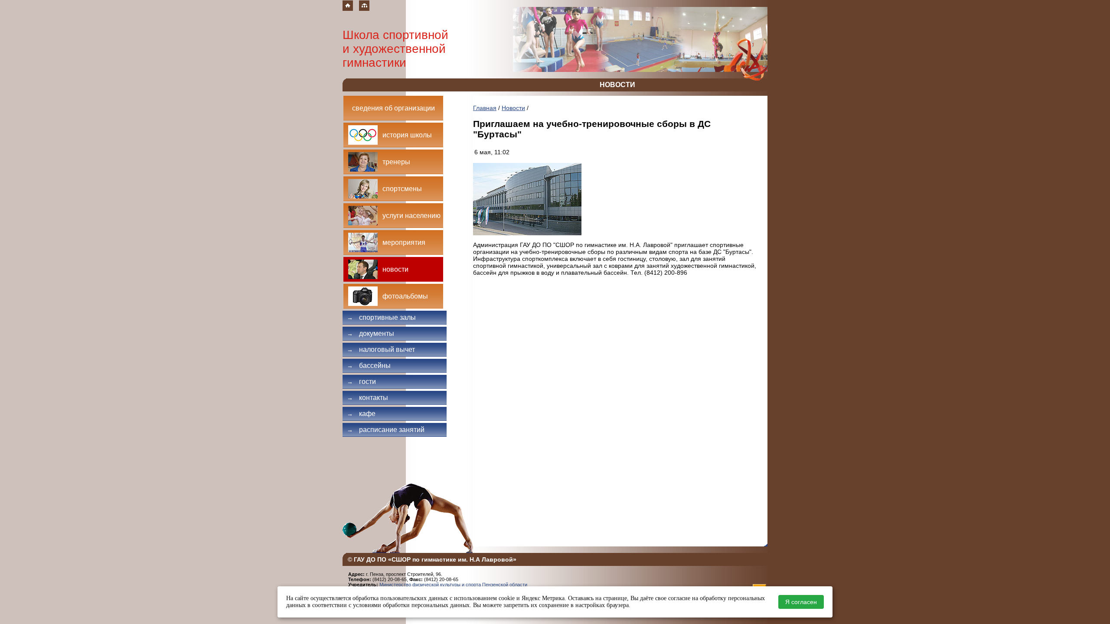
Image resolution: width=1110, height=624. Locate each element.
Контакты (367, 397)
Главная (484, 107)
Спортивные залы (381, 317)
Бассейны (369, 365)
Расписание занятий (385, 429)
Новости (513, 107)
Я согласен (801, 601)
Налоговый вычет (381, 349)
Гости (361, 381)
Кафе (361, 413)
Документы (370, 333)
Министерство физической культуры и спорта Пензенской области (453, 584)
